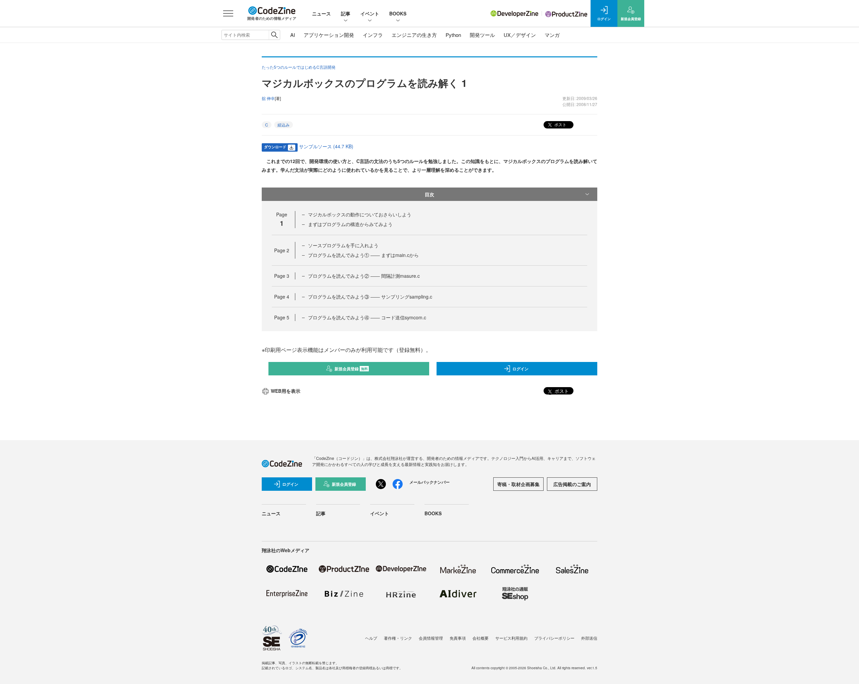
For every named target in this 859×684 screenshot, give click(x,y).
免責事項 (458, 638)
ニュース (321, 13)
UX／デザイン (520, 34)
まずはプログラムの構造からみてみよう (350, 224)
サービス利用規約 (511, 638)
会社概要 (480, 638)
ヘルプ (371, 638)
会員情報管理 (431, 638)
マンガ (552, 34)
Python (453, 34)
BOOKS (397, 13)
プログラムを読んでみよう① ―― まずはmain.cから (363, 255)
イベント (369, 13)
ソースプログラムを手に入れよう (343, 245)
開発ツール (482, 34)
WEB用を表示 (285, 390)
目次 (429, 194)
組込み (283, 124)
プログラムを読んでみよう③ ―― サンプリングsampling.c (370, 296)
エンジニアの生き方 (414, 34)
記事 (345, 13)
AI (292, 34)
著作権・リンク (398, 638)
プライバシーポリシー (554, 638)
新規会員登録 (351, 369)
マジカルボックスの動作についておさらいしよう (359, 214)
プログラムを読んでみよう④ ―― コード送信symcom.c (367, 317)
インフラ (373, 34)
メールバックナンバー (429, 482)
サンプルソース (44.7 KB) (326, 146)
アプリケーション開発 (329, 34)
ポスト (559, 124)
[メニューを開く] (228, 13)
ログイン (520, 369)
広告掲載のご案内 (572, 484)
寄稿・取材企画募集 (518, 484)
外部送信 (589, 638)
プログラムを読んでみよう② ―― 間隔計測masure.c (364, 275)
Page (281, 250)
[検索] (274, 35)
